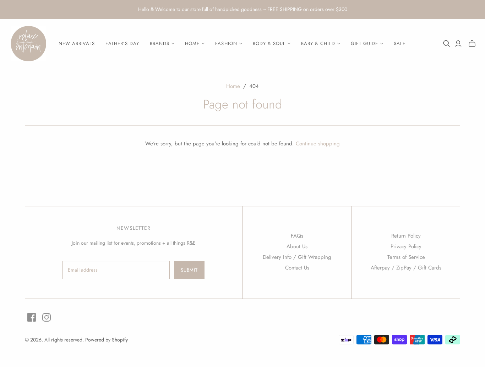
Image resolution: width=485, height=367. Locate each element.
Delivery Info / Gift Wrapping (297, 257)
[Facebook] (31, 317)
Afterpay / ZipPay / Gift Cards (406, 268)
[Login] (458, 44)
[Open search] (446, 43)
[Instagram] (46, 317)
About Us (297, 246)
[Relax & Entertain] (28, 43)
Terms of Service (406, 257)
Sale (399, 43)
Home (233, 86)
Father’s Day (122, 43)
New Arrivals (77, 43)
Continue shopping (318, 144)
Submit (189, 270)
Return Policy (406, 236)
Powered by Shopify (106, 339)
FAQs (297, 236)
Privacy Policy (406, 246)
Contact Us (297, 268)
